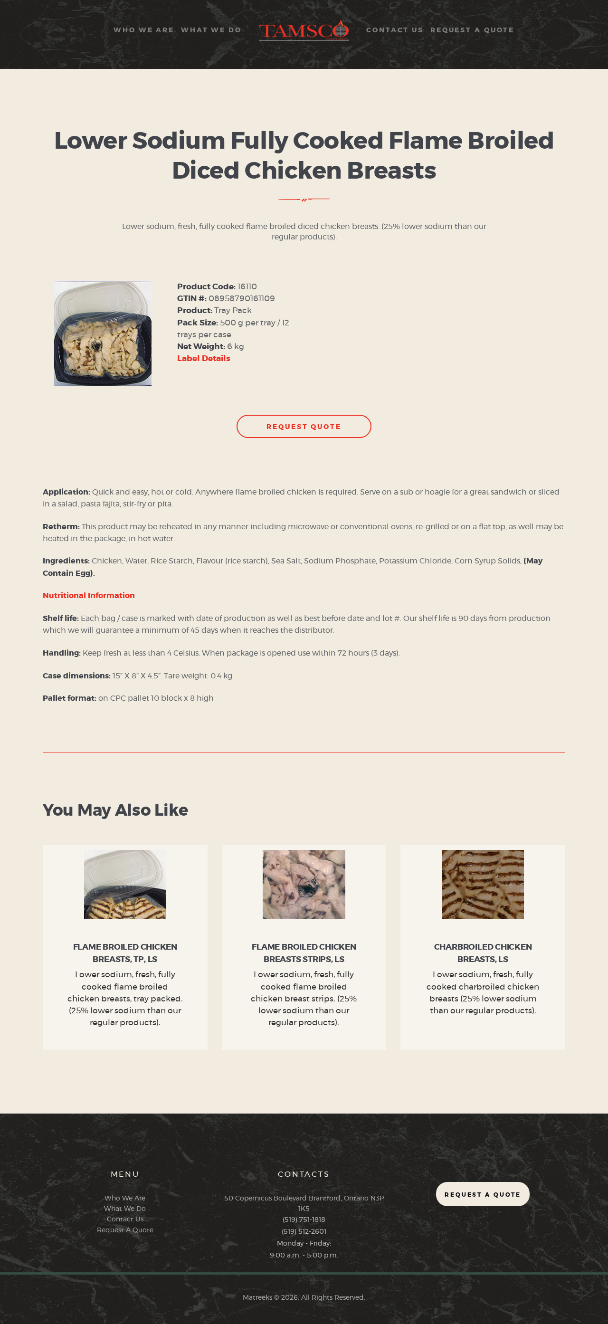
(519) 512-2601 (304, 1232)
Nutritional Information (89, 596)
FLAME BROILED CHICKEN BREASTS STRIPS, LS (304, 953)
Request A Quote (125, 1230)
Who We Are (124, 1198)
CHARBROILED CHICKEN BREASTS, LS (483, 953)
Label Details (203, 358)
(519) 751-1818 (304, 1220)
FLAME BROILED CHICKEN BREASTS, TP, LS (125, 953)
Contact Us (125, 1219)
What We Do (125, 1209)
